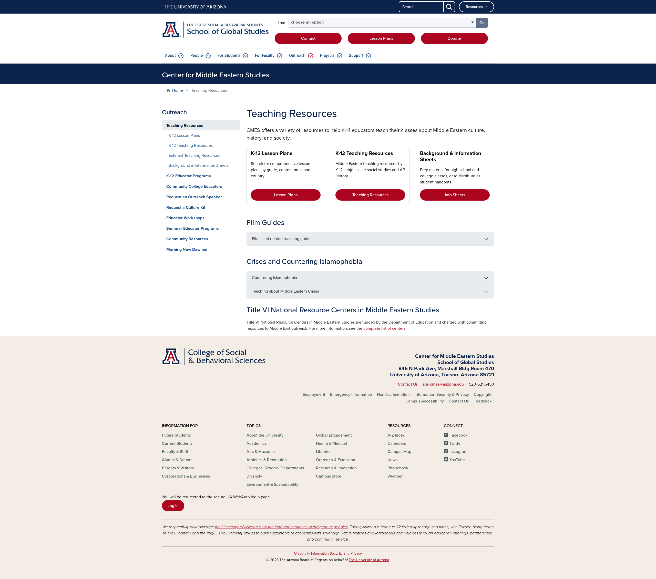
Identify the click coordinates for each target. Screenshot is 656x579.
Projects (327, 56)
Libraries (323, 451)
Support (356, 56)
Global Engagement (334, 435)
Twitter (455, 443)
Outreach (297, 56)
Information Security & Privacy (442, 394)
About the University (265, 435)
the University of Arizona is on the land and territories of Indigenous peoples (281, 527)
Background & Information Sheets (199, 165)
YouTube (457, 459)
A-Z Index (396, 435)
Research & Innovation (336, 468)
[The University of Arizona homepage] (196, 7)
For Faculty (264, 56)
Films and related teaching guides (282, 238)
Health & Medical (331, 443)
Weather (395, 476)
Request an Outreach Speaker (194, 197)
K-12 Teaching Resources (364, 153)
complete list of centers (384, 328)
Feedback (482, 401)
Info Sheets (455, 195)
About (170, 56)
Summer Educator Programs (192, 228)
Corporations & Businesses (186, 476)
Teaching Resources (370, 195)
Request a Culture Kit (185, 207)
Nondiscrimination (393, 394)
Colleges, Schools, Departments (275, 468)
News (392, 459)
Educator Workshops (185, 218)
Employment (314, 394)
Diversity (254, 476)
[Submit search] (449, 6)
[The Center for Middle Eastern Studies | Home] (215, 30)
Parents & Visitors (178, 468)
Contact (308, 38)
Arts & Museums (261, 451)
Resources (475, 7)
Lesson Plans (381, 38)
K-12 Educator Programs (188, 176)
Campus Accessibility (424, 401)
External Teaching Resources (194, 155)
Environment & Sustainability (272, 484)
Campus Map (399, 451)
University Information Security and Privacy (328, 553)
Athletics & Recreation (267, 459)
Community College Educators (194, 186)
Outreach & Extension (335, 459)
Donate (454, 38)
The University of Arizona (369, 560)
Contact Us (408, 384)
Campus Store (328, 476)
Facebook (458, 435)
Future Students (176, 435)
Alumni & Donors (177, 459)
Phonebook (397, 468)
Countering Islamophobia (274, 277)
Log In (173, 505)
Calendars (396, 443)
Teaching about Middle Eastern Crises (285, 291)
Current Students (177, 443)
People (196, 56)
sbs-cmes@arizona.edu (443, 384)
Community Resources (187, 239)
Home (177, 90)
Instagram (458, 451)
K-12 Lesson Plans (271, 153)
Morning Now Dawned (186, 249)
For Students (229, 56)
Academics (256, 443)
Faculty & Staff (175, 451)
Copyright (482, 394)
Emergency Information (351, 394)
